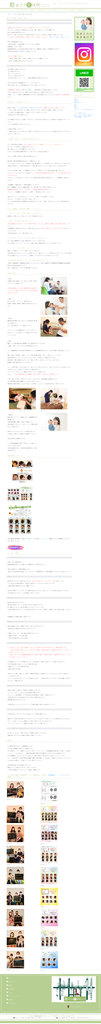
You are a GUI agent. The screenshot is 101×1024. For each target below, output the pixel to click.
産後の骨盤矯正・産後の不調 (82, 116)
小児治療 (15, 14)
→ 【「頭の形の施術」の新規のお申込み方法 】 (29, 107)
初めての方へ (24, 10)
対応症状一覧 (80, 10)
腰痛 (75, 106)
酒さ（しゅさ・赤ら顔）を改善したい (84, 115)
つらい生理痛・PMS (79, 113)
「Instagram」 (43, 538)
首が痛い (76, 100)
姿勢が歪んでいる (79, 102)
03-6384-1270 (69, 1016)
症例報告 (72, 10)
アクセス (48, 10)
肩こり (76, 104)
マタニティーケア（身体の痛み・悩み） (83, 110)
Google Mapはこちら (75, 1006)
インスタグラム (63, 775)
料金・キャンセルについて (60, 10)
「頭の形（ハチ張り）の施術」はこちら (58, 37)
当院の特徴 (41, 10)
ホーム (17, 10)
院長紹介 (33, 10)
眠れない (76, 108)
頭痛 (75, 99)
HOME (9, 14)
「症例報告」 (21, 51)
